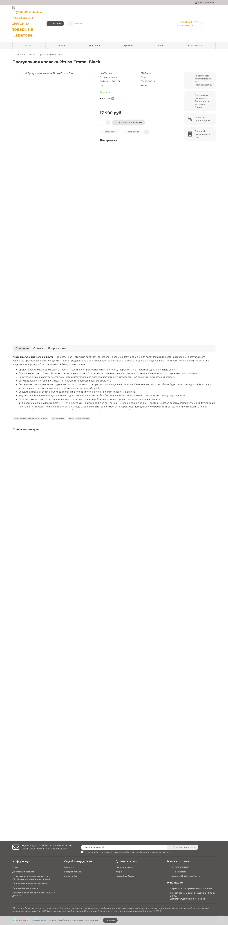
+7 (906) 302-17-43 (188, 21)
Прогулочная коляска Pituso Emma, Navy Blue (39, 705)
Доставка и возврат (23, 871)
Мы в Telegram (186, 25)
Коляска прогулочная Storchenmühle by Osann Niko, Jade (46, 782)
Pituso (144, 77)
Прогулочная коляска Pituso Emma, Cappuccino (41, 553)
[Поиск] (163, 23)
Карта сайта (70, 876)
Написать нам (195, 45)
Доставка (94, 45)
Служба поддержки (78, 861)
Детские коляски (26, 54)
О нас (160, 45)
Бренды (128, 45)
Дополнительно (127, 861)
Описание (22, 348)
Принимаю (110, 920)
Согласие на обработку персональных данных (33, 894)
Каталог (29, 45)
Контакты (69, 867)
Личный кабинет (125, 876)
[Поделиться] (146, 132)
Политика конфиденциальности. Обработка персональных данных (31, 877)
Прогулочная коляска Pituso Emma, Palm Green (41, 477)
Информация (21, 861)
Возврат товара (72, 871)
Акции (61, 45)
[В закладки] (212, 437)
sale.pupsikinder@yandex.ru (185, 876)
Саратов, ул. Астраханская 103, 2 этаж (191, 888)
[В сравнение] (212, 444)
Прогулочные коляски (50, 54)
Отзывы (38, 348)
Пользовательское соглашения (29, 883)
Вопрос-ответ (57, 348)
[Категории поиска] (70, 23)
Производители (124, 867)
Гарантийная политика (25, 888)
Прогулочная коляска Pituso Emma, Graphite (39, 629)
